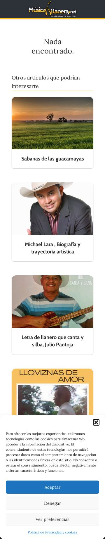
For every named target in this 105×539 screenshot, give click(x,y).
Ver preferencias (52, 519)
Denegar (52, 503)
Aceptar (53, 487)
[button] (96, 422)
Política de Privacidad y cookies (52, 532)
